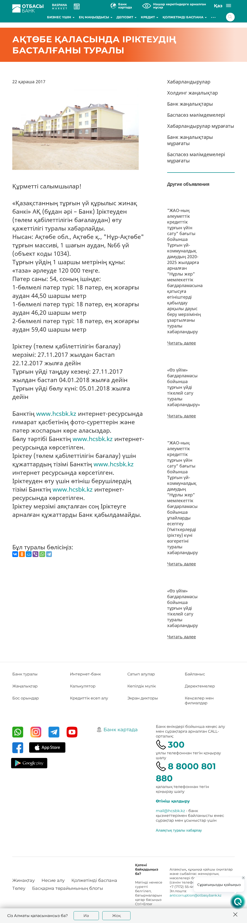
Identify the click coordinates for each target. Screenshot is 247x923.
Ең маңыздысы (94, 17)
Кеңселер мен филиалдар (199, 700)
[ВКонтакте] (15, 554)
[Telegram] (49, 554)
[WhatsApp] (42, 554)
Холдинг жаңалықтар (192, 93)
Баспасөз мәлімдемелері (196, 115)
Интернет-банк (85, 674)
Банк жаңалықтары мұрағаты (190, 140)
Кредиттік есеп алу (89, 698)
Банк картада (120, 729)
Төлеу (18, 888)
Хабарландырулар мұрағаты (200, 126)
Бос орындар (25, 698)
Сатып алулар (141, 674)
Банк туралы (25, 674)
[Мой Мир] (29, 554)
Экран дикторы (142, 698)
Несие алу (53, 880)
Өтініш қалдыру (173, 801)
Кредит (148, 17)
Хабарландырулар (188, 81)
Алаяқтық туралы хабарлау (179, 830)
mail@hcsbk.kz (170, 810)
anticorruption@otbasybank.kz (195, 895)
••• (213, 17)
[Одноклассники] (22, 554)
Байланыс (195, 674)
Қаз (218, 5)
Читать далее (181, 343)
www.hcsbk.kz (56, 413)
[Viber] (35, 554)
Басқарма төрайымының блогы (67, 888)
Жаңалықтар (25, 686)
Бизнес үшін (59, 17)
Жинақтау (23, 880)
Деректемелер (200, 686)
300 (176, 744)
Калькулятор (83, 686)
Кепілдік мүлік (141, 686)
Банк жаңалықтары (190, 104)
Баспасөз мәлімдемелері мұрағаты (196, 157)
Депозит (125, 17)
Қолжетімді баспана (183, 17)
